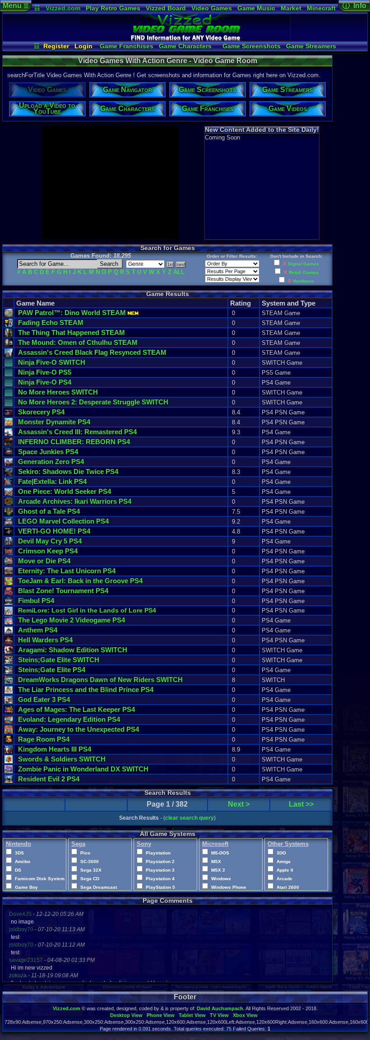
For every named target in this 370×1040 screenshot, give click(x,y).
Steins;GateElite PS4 (51, 669)
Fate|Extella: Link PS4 (52, 481)
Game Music (256, 8)
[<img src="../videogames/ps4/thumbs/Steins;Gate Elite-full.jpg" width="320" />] (9, 672)
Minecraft (321, 8)
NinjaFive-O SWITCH (51, 362)
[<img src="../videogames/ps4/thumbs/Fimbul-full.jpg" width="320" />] (9, 602)
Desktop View (126, 1015)
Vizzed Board (166, 8)
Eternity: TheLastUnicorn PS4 (67, 571)
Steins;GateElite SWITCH (58, 660)
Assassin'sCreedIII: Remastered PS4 (77, 432)
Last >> (301, 804)
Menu (16, 5)
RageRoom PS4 (43, 739)
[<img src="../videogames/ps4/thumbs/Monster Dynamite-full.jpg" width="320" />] (9, 424)
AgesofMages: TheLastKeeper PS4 (76, 709)
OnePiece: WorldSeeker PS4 (64, 491)
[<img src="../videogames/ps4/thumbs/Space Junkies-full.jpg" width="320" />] (9, 453)
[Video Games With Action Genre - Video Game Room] (185, 38)
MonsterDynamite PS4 (54, 422)
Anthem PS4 (37, 630)
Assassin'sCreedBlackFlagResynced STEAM (92, 352)
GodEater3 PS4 (44, 699)
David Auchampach (220, 1008)
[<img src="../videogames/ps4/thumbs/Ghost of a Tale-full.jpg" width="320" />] (9, 513)
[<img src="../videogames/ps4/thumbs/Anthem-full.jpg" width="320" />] (9, 632)
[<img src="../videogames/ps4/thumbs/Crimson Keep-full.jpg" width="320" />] (9, 553)
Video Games (211, 8)
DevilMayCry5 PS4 (50, 541)
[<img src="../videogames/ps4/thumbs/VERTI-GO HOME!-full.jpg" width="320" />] (9, 533)
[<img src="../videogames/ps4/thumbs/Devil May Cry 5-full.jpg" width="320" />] (9, 543)
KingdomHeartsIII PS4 (54, 749)
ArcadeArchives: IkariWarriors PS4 (74, 501)
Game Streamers (311, 46)
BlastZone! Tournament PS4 (63, 590)
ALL (179, 272)
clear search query (189, 818)
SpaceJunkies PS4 (48, 451)
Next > (239, 804)
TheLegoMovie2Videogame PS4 (71, 620)
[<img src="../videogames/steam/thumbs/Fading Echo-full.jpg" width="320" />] (9, 324)
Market (291, 8)
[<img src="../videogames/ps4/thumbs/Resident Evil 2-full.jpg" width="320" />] (9, 781)
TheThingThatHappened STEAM (71, 332)
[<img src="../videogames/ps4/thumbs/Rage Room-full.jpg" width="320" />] (9, 741)
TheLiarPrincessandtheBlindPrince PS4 (85, 689)
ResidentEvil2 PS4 (48, 779)
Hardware (303, 281)
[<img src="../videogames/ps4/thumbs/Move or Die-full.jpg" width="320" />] (9, 563)
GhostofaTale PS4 (49, 511)
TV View (219, 1015)
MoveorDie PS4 (44, 561)
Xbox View (245, 1015)
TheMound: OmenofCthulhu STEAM (78, 342)
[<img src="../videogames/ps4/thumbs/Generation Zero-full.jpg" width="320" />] (9, 463)
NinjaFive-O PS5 (44, 372)
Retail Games (304, 272)
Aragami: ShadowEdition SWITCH (72, 650)
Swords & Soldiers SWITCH (62, 759)
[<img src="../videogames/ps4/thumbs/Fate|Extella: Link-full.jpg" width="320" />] (9, 483)
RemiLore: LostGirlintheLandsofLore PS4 (87, 610)
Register (56, 46)
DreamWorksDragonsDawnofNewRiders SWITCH (100, 679)
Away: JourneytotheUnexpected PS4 (78, 729)
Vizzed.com (63, 8)
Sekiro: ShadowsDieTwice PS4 (68, 471)
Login (83, 46)
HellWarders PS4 (45, 640)
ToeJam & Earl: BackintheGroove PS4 (80, 581)
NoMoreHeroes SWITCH (58, 392)
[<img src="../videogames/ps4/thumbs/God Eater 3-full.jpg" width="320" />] (9, 701)
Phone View (161, 1015)
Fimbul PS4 (36, 600)
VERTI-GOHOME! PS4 (54, 531)
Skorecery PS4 (41, 412)
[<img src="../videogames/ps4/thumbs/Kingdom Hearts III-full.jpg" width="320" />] (9, 751)
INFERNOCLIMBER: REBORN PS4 (74, 442)
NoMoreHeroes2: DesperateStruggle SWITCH (93, 402)
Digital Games (303, 263)
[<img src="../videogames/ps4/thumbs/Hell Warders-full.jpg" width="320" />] (9, 642)
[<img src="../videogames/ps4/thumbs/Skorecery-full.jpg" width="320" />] (9, 414)
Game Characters (185, 46)
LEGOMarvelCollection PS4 (63, 521)
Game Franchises (126, 46)
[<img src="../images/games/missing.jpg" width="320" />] (9, 364)
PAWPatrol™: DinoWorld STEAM (72, 312)
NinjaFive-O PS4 (44, 382)
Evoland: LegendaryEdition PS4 (69, 719)
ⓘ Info (354, 5)
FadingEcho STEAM (50, 322)
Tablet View (192, 1015)
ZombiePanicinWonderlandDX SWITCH (83, 769)
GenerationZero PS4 (51, 461)
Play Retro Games (113, 8)
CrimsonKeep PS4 (48, 551)
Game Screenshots (251, 46)
